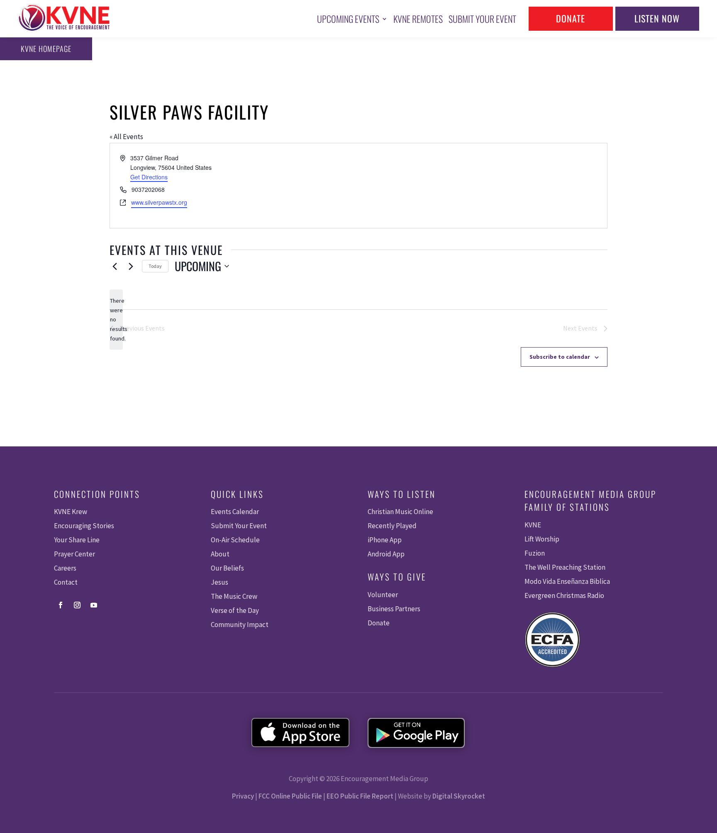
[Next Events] (131, 266)
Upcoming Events (348, 18)
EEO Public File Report (360, 796)
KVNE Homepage (46, 48)
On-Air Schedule (235, 539)
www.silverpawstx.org (159, 202)
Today (155, 266)
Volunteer (383, 594)
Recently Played (392, 525)
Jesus (219, 582)
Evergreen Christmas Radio (564, 595)
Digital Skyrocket (458, 796)
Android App (386, 554)
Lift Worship (541, 539)
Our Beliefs (227, 568)
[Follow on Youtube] (93, 605)
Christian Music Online (400, 511)
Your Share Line (77, 539)
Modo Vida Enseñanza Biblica (567, 581)
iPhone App (385, 539)
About (220, 554)
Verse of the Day (235, 610)
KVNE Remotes (418, 18)
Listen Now (657, 18)
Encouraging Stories (84, 525)
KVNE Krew (70, 511)
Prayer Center (74, 554)
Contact (66, 582)
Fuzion (534, 553)
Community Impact (239, 624)
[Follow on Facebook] (60, 605)
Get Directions (149, 177)
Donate (570, 18)
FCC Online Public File (290, 796)
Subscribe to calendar (559, 356)
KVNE (532, 524)
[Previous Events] (115, 266)
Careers (65, 568)
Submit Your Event (482, 18)
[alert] (116, 319)
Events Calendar (235, 511)
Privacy (243, 796)
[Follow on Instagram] (77, 605)
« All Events (126, 136)
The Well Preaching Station (564, 567)
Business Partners (394, 608)
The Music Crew (234, 596)
